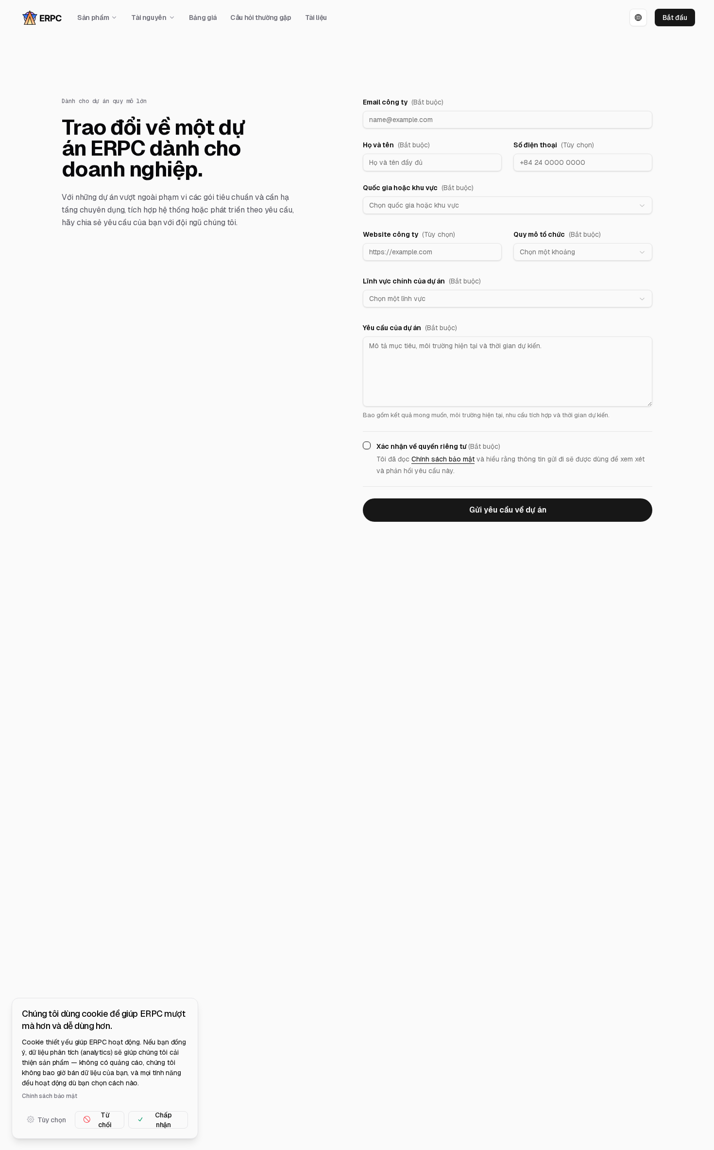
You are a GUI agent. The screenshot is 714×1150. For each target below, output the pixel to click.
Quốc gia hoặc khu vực (418, 187)
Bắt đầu (675, 17)
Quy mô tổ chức (557, 234)
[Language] (638, 17)
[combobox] (507, 205)
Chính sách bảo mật (443, 459)
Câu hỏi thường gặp (260, 17)
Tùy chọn (51, 1119)
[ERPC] (42, 18)
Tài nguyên (149, 17)
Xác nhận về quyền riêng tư (438, 446)
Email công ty (403, 102)
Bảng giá (203, 17)
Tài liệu (316, 17)
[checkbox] (367, 445)
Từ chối (104, 1119)
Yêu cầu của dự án (410, 327)
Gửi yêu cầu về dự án (507, 510)
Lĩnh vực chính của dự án (422, 281)
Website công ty (409, 234)
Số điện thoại (553, 145)
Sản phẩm (93, 17)
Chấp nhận (163, 1119)
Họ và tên (396, 145)
